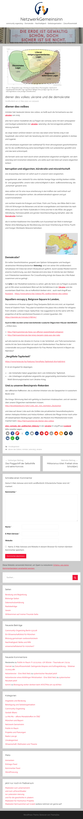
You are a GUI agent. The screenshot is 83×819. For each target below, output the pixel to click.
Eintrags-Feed (11, 764)
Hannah (8, 666)
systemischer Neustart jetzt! (45, 673)
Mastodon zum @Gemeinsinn (17, 788)
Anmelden (9, 760)
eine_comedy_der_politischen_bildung (22, 426)
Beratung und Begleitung (16, 594)
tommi (8, 685)
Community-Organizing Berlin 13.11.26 (21, 630)
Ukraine (62, 287)
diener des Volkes (14, 449)
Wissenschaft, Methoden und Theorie (21, 744)
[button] (8, 433)
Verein (8, 610)
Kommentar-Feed (12, 768)
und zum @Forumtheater (15, 791)
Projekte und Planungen (15, 732)
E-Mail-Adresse (12, 534)
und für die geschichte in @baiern (19, 797)
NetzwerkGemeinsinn (41, 19)
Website (8, 540)
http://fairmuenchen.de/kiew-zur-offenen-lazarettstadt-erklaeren (35, 332)
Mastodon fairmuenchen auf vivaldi (20, 804)
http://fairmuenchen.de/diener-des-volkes (35, 421)
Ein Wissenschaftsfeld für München (20, 634)
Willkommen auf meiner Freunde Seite (21, 614)
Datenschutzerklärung (14, 602)
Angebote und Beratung (15, 701)
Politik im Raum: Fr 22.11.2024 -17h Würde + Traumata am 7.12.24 (43, 662)
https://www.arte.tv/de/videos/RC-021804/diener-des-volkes (41, 294)
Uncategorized (13, 447)
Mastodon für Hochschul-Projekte (19, 801)
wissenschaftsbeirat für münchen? (19, 646)
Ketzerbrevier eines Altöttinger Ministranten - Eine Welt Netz (30, 677)
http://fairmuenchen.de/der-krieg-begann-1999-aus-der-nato (33, 335)
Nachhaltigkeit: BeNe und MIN (18, 642)
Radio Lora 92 (11, 736)
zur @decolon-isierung (14, 794)
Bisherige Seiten (12, 598)
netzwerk (35, 101)
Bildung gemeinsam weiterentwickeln (21, 638)
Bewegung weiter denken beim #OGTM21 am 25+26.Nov (37, 685)
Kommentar (11, 492)
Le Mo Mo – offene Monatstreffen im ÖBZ (22, 716)
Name (8, 527)
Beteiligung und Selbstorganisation (20, 705)
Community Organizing (15, 709)
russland (67, 426)
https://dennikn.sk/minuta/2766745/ (21, 317)
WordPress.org (11, 772)
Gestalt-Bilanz (11, 712)
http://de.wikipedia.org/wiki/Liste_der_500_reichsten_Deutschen (33, 406)
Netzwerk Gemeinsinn (14, 724)
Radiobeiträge (11, 606)
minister (25, 449)
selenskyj (32, 449)
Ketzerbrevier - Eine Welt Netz (18, 673)
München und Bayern (14, 720)
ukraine (8, 115)
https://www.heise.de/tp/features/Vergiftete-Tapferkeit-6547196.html (35, 361)
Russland (9, 294)
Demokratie (10, 216)
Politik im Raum (11, 728)
